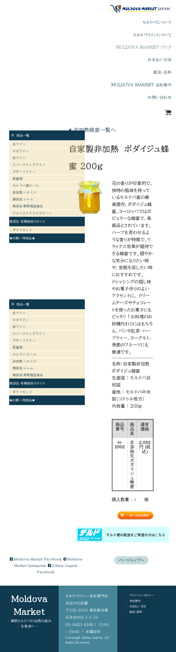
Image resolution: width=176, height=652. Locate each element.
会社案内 (135, 600)
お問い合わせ (159, 97)
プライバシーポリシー (141, 595)
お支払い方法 (159, 60)
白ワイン (19, 144)
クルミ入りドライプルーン (32, 213)
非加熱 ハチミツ (24, 192)
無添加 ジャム (23, 199)
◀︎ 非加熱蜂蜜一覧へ (92, 130)
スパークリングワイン (29, 164)
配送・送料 (162, 72)
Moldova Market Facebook (37, 559)
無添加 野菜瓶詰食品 (28, 206)
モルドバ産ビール (27, 185)
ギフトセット (22, 229)
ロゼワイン (21, 151)
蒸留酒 (17, 178)
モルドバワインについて (152, 35)
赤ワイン (19, 157)
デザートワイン (24, 171)
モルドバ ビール (26, 354)
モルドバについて (157, 22)
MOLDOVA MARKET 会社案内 (141, 85)
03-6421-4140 (79, 624)
